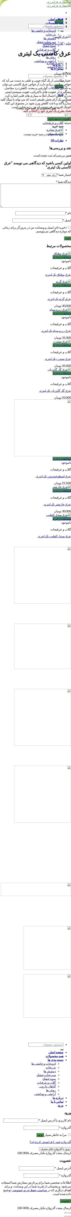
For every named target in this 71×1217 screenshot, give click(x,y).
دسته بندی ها (55, 1059)
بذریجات (51, 34)
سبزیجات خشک (46, 1075)
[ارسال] (61, 31)
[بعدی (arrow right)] (65, 1216)
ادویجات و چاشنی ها (43, 30)
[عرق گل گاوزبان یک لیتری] (59, 369)
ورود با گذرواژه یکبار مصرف (55, 1149)
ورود (40, 1135)
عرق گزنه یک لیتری (59, 299)
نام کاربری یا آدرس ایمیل (55, 1120)
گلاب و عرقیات (46, 1082)
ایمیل (67, 220)
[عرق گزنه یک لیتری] (63, 281)
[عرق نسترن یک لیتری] (62, 341)
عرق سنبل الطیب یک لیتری (54, 536)
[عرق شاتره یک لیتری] (55, 63)
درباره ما (35, 852)
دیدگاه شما (63, 181)
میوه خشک (49, 45)
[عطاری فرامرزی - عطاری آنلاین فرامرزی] (59, 3)
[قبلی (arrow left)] (69, 1216)
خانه (68, 43)
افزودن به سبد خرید (59, 119)
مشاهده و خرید (62, 257)
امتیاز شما (64, 174)
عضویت (65, 1201)
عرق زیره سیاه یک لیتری (56, 330)
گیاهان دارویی (47, 1086)
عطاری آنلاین (35, 861)
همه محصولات (54, 1056)
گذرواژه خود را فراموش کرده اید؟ (50, 1142)
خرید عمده (35, 870)
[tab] (31, 140)
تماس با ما (35, 878)
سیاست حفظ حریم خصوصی (29, 1190)
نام (68, 213)
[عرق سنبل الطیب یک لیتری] (58, 515)
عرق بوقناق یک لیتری (58, 274)
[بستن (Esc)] (69, 1212)
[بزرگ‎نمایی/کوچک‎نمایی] (65, 1212)
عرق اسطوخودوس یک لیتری (53, 476)
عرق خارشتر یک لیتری (57, 504)
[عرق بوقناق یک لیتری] (62, 253)
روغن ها (51, 57)
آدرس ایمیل (63, 1168)
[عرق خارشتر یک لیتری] (61, 487)
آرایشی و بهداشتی (45, 61)
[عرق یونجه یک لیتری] (55, 66)
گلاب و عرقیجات (53, 43)
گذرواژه (65, 1127)
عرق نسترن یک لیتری (58, 359)
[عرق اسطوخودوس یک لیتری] (42, 455)
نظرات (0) (57, 140)
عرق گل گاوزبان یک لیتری (55, 390)
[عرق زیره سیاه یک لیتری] (60, 309)
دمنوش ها (50, 38)
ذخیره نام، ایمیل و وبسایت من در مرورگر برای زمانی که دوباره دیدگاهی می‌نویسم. (36, 229)
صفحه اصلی (55, 19)
